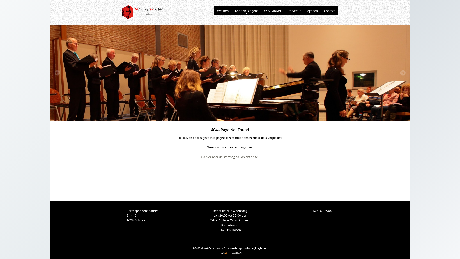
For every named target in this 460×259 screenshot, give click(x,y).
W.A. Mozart (272, 11)
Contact (329, 11)
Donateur (294, 11)
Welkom (223, 11)
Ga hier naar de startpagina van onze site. (230, 157)
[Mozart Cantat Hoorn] (143, 11)
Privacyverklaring (232, 248)
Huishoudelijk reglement (255, 248)
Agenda (312, 11)
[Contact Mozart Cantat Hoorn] (330, 230)
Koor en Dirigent (246, 11)
